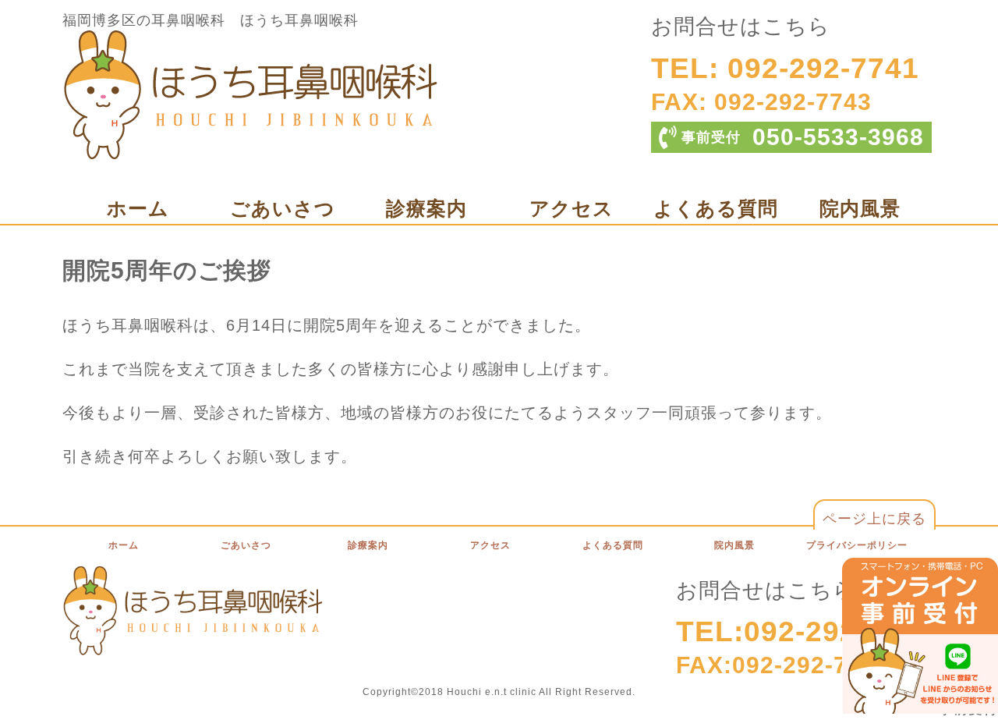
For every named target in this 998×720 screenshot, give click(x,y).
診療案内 (426, 208)
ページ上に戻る (874, 519)
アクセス (571, 208)
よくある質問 (715, 208)
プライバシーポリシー (857, 545)
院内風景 (860, 208)
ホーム (138, 208)
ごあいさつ (282, 208)
